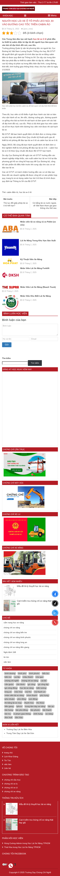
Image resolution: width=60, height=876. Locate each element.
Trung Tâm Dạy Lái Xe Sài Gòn (20, 733)
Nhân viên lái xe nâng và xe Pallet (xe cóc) (38, 223)
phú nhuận (9, 699)
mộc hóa (18, 692)
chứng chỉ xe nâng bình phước (17, 637)
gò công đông (11, 688)
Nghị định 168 (10, 652)
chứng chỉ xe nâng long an (15, 642)
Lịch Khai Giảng (11, 756)
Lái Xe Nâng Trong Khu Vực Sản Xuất (38, 240)
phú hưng (44, 695)
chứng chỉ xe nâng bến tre (15, 632)
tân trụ (8, 714)
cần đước (20, 684)
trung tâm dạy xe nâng (35, 706)
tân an (51, 706)
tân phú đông (22, 710)
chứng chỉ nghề (12, 680)
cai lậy (17, 677)
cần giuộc (9, 684)
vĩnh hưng (38, 714)
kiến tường (41, 688)
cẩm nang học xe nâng (14, 622)
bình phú (22, 673)
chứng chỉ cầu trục (12, 780)
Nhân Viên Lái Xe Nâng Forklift (34, 268)
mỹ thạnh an (39, 692)
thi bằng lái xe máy (13, 703)
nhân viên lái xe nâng (14, 695)
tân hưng (9, 710)
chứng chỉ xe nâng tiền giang (16, 647)
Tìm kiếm (6, 358)
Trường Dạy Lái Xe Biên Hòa (19, 729)
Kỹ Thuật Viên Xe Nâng (31, 259)
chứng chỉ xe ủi (11, 787)
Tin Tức (7, 760)
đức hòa (18, 717)
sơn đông (33, 699)
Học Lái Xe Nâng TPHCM (39, 843)
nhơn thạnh (32, 695)
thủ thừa (40, 703)
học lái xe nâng (26, 688)
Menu (53, 15)
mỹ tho (28, 692)
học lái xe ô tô (40, 39)
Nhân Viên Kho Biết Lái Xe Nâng (35, 296)
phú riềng (21, 699)
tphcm (19, 706)
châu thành (28, 677)
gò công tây (43, 684)
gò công (31, 684)
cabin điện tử (12, 192)
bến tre (8, 677)
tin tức (6, 657)
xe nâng (49, 714)
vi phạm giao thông (22, 714)
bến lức (45, 673)
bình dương (10, 673)
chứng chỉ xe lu (11, 784)
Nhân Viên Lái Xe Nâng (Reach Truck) (38, 287)
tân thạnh (47, 710)
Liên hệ (7, 768)
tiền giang (9, 706)
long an (8, 692)
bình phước (34, 673)
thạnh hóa (29, 703)
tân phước (35, 710)
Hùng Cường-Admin (13, 843)
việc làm (7, 662)
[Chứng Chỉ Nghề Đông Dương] (18, 8)
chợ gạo (39, 677)
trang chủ (8, 752)
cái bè (43, 680)
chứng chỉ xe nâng (12, 627)
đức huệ (8, 717)
